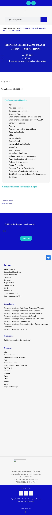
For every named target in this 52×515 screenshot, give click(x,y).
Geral (6, 376)
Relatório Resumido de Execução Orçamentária (27, 174)
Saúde (6, 381)
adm (5, 352)
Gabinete (7, 277)
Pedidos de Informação (18, 162)
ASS (5, 360)
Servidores (13, 177)
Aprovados (13, 105)
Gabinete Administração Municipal (17, 340)
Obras (6, 379)
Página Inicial (9, 285)
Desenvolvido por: (26, 508)
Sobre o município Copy (13, 296)
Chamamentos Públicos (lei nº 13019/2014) (26, 120)
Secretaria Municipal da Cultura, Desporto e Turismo (24, 308)
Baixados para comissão (18, 111)
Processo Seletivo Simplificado (21, 168)
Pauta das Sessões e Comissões (22, 159)
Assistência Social (11, 363)
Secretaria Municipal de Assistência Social (20, 316)
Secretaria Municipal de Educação (17, 321)
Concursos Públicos (17, 123)
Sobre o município (11, 293)
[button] (1, 3)
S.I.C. (6, 288)
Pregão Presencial (16, 165)
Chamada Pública (15, 114)
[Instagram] (26, 493)
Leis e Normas (14, 150)
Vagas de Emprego (11, 387)
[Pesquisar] (44, 19)
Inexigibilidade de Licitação (19, 144)
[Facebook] (28, 3)
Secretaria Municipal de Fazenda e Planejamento (22, 311)
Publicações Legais (13, 28)
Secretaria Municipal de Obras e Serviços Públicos (23, 313)
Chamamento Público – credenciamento (25, 117)
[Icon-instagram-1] (33, 3)
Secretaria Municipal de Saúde (15, 329)
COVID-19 (8, 368)
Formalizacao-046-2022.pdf (12, 89)
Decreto (12, 126)
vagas (6, 384)
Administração (9, 355)
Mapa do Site (9, 283)
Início (4, 28)
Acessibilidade (9, 269)
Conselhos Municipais (12, 272)
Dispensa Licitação (17, 61)
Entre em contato (10, 275)
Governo (7, 280)
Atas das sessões (16, 108)
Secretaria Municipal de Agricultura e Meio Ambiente (24, 319)
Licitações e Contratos (36, 61)
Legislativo (13, 147)
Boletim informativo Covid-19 (15, 365)
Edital (11, 135)
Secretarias (8, 291)
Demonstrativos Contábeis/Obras (22, 129)
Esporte (7, 373)
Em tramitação (15, 138)
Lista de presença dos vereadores (22, 156)
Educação (7, 371)
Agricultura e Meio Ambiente (15, 357)
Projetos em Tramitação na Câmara (23, 171)
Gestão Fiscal (14, 141)
